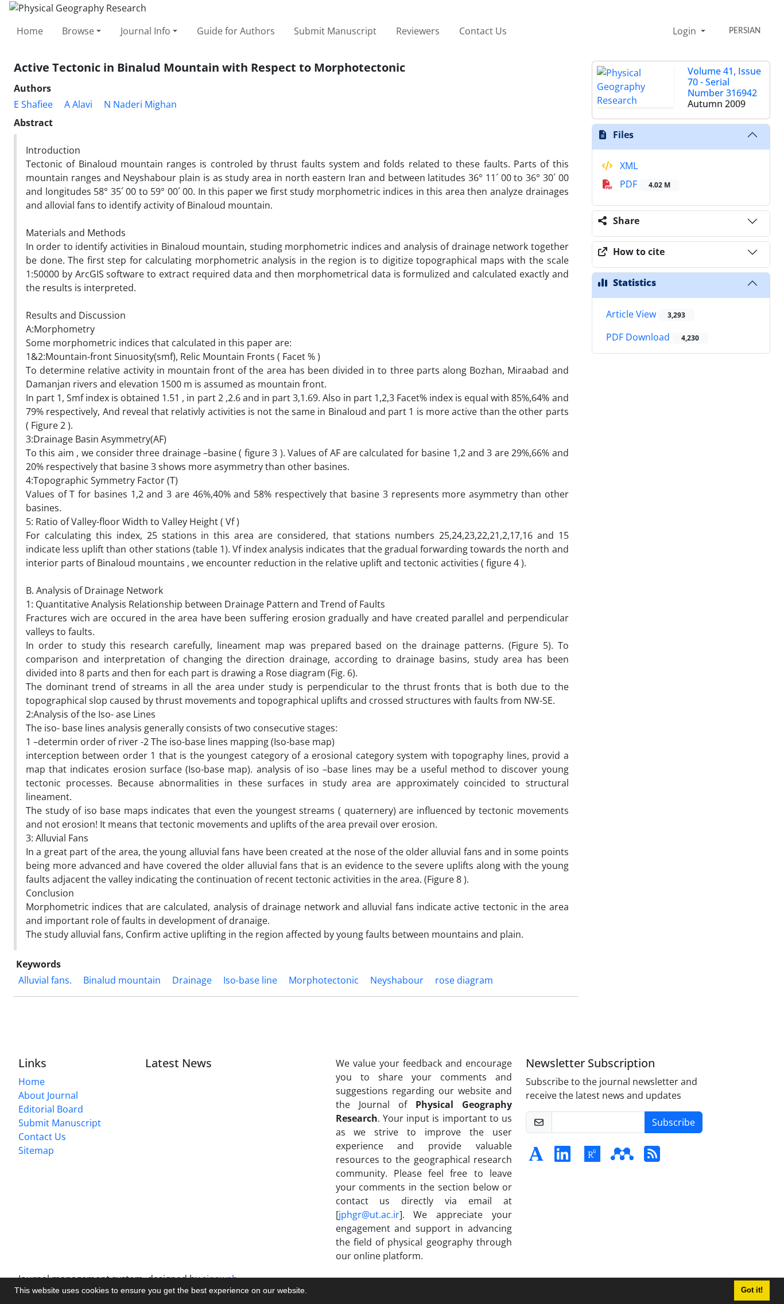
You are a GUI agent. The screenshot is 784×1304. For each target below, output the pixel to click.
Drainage (192, 980)
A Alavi (78, 104)
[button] (311, 1292)
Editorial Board (50, 1109)
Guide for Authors (236, 31)
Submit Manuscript (335, 31)
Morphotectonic (324, 980)
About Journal (48, 1095)
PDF (644, 184)
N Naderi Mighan (140, 104)
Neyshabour (397, 980)
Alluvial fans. (45, 980)
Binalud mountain (122, 980)
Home (30, 31)
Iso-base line (250, 980)
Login (685, 31)
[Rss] (652, 1157)
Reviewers (418, 31)
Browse (78, 31)
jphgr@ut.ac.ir (369, 1214)
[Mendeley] (622, 1157)
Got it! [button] (752, 1290)
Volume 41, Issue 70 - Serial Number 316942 (724, 82)
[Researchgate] (592, 1157)
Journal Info (145, 31)
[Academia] (536, 1157)
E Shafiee (33, 104)
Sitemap (36, 1150)
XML (628, 165)
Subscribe (673, 1122)
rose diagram (464, 980)
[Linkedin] (562, 1157)
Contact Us (483, 31)
